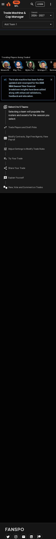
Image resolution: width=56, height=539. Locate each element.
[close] (51, 80)
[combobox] (28, 24)
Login (40, 4)
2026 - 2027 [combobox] (38, 15)
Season (34, 12)
